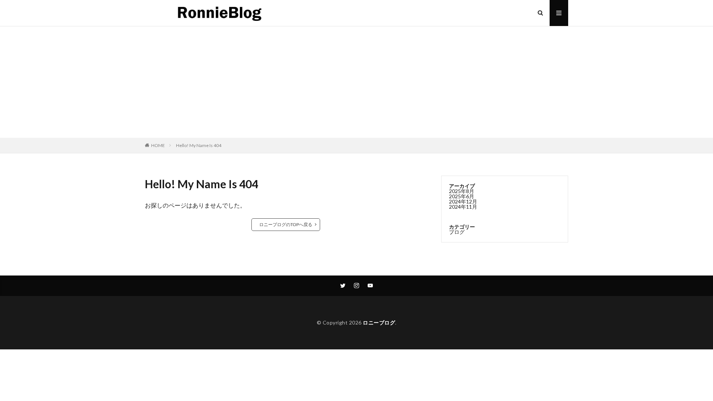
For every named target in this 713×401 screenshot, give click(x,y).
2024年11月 (463, 206)
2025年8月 (461, 191)
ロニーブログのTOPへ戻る (285, 224)
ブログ (457, 232)
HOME (158, 145)
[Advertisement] (356, 82)
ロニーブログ (379, 322)
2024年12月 (463, 201)
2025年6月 (461, 196)
